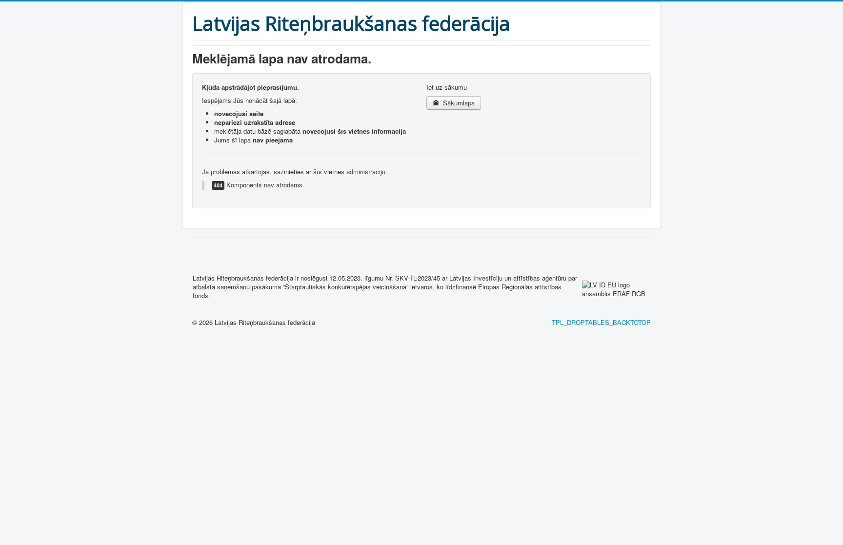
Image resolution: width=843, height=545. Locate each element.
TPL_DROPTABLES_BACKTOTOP (601, 322)
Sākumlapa (458, 102)
